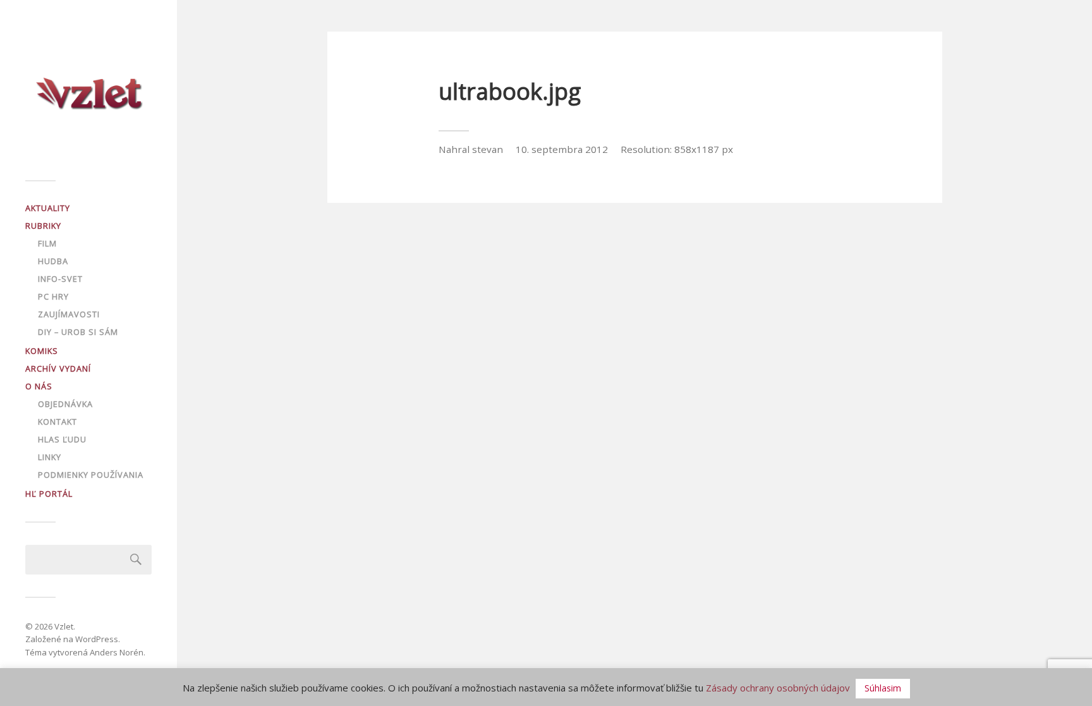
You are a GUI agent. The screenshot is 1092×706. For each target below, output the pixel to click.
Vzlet (63, 626)
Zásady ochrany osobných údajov (778, 687)
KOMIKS (41, 350)
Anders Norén (116, 652)
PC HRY (53, 296)
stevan (487, 149)
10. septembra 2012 (562, 149)
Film (47, 243)
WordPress (96, 639)
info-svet (60, 278)
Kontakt (57, 421)
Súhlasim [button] (882, 688)
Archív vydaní (58, 368)
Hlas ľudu (62, 439)
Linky (49, 457)
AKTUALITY (47, 208)
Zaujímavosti (69, 314)
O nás (38, 386)
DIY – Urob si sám (78, 332)
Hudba (53, 261)
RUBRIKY (43, 225)
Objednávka (65, 404)
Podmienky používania (90, 474)
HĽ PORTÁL (49, 493)
